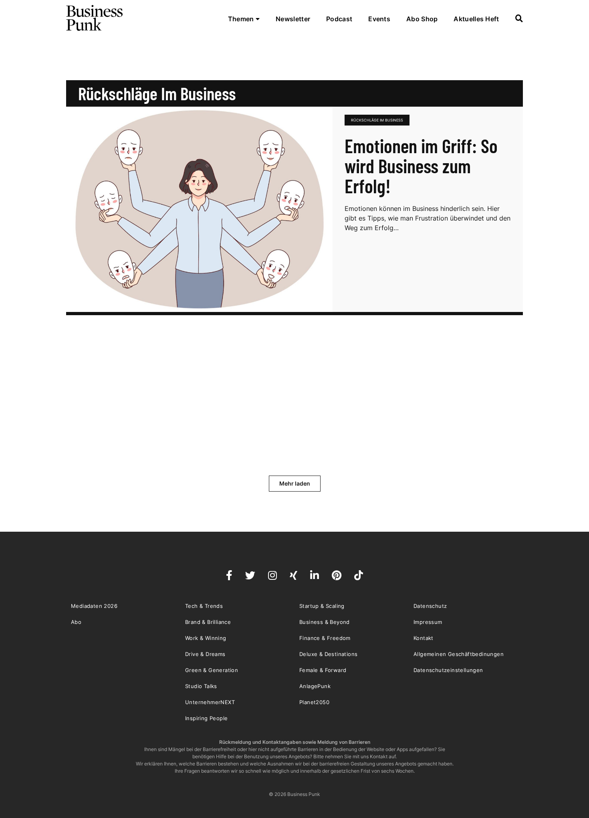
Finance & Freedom (325, 638)
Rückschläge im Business (377, 120)
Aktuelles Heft (476, 19)
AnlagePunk (315, 686)
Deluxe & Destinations (328, 654)
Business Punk (95, 18)
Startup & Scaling (322, 606)
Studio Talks (201, 686)
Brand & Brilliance (208, 622)
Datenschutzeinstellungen (448, 670)
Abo (76, 622)
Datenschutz (430, 606)
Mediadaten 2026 (94, 606)
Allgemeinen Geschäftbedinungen (459, 654)
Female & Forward (322, 670)
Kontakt (424, 638)
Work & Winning (205, 638)
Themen (242, 19)
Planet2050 (314, 702)
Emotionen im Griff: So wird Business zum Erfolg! (421, 166)
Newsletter (293, 19)
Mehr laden (294, 483)
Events (379, 19)
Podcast (339, 19)
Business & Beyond (324, 622)
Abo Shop (422, 19)
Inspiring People (206, 718)
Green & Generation (211, 670)
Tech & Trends (204, 606)
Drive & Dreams (205, 654)
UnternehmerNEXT (210, 702)
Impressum (428, 622)
